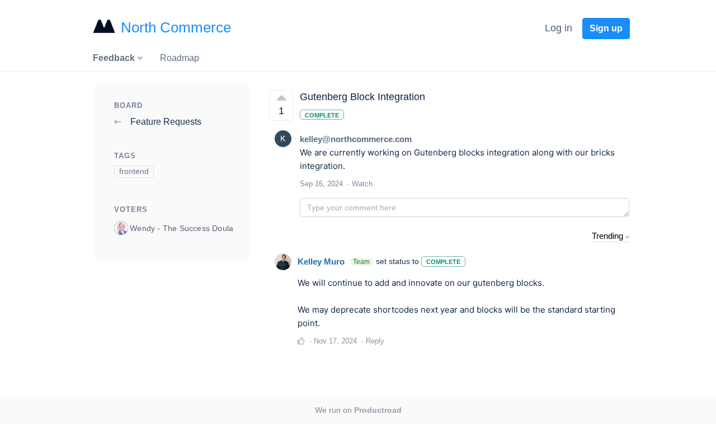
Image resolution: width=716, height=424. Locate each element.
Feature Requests (164, 121)
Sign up (606, 28)
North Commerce (176, 27)
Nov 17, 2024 (335, 341)
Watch (362, 184)
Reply (375, 341)
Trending (607, 236)
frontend (134, 171)
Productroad (378, 410)
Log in (558, 28)
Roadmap (179, 58)
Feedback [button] (115, 58)
